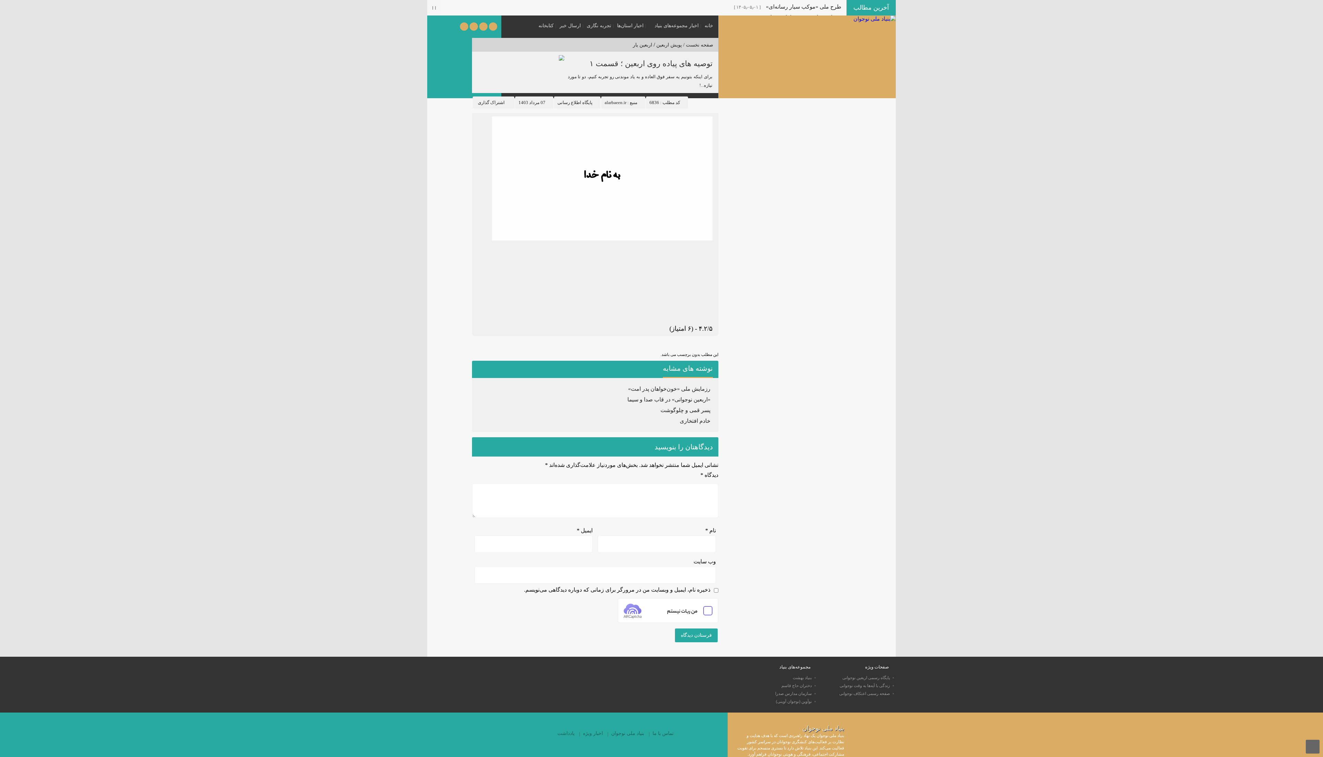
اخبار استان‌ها (630, 25)
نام (710, 530)
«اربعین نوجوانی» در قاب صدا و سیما (668, 399)
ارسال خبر (570, 25)
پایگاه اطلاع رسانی (575, 102)
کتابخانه (546, 25)
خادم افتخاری (695, 421)
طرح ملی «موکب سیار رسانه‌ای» (803, 7)
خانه (709, 25)
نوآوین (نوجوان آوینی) (794, 701)
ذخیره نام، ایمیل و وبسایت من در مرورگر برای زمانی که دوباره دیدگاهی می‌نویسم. (617, 590)
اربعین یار (642, 45)
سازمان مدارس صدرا (793, 693)
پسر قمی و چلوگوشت (685, 410)
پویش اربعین (669, 45)
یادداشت (566, 733)
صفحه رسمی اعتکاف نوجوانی (864, 693)
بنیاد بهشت (802, 677)
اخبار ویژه (593, 733)
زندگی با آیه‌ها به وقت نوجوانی (865, 685)
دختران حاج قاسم (796, 685)
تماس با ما (663, 733)
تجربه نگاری (599, 25)
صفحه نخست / (697, 45)
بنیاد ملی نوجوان (627, 733)
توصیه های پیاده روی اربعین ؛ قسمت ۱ (650, 63)
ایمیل (585, 530)
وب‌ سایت (705, 561)
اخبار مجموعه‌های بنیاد (677, 25)
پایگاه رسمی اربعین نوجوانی (866, 677)
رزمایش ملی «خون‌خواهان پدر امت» (669, 389)
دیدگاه (709, 475)
